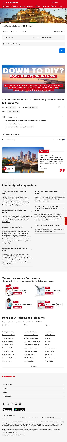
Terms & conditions (12, 435)
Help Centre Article (7, 264)
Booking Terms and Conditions (42, 427)
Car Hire (47, 6)
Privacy (4, 435)
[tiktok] (12, 404)
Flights (7, 6)
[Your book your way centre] (17, 290)
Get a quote (55, 2)
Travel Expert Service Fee (17, 424)
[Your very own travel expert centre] (17, 304)
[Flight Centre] (12, 2)
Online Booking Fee (6, 425)
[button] (33, 366)
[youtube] (16, 404)
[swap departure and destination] (33, 37)
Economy (23, 31)
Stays (23, 6)
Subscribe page (6, 235)
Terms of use (21, 435)
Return (5, 31)
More (60, 6)
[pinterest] (20, 404)
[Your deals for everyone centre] (49, 290)
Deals (54, 6)
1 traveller (14, 31)
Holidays (15, 6)
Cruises (31, 6)
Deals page (13, 231)
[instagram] (7, 404)
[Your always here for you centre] (49, 304)
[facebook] (3, 404)
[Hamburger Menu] (4, 3)
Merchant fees (5, 427)
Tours (38, 6)
